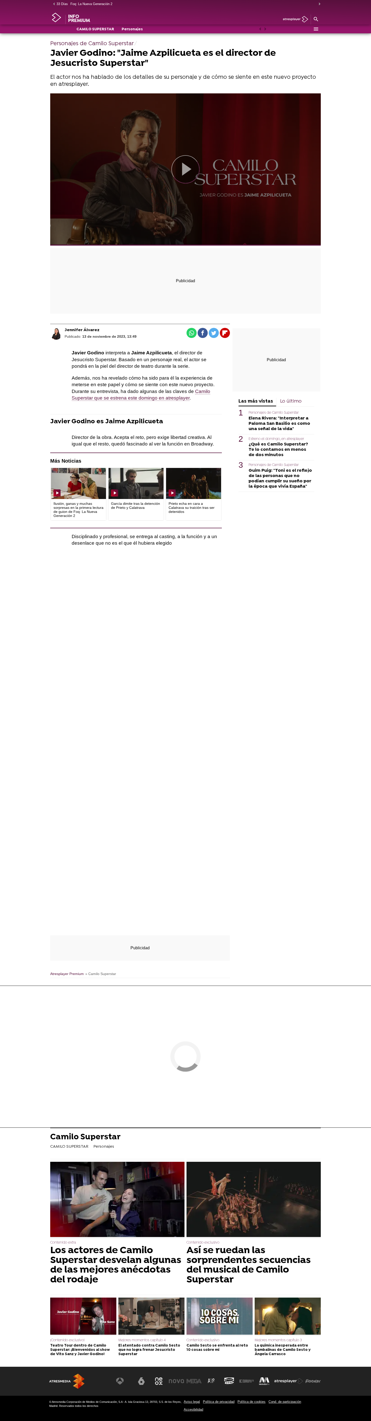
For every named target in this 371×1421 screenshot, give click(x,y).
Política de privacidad (218, 1402)
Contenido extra (63, 1243)
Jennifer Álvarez (82, 330)
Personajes (132, 29)
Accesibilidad (193, 1409)
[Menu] (316, 29)
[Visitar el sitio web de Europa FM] (246, 1381)
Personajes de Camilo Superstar (274, 413)
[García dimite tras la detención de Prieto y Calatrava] (136, 483)
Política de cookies (251, 1402)
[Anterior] (52, 4)
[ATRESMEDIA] (67, 1381)
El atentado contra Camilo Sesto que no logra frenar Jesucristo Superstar (149, 1350)
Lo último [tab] (291, 401)
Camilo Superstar (85, 1137)
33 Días (62, 4)
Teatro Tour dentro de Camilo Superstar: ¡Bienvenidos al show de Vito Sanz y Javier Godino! (80, 1350)
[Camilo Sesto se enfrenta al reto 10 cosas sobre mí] (220, 1317)
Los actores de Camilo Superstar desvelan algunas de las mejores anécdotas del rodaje (115, 1265)
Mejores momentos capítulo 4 (142, 1340)
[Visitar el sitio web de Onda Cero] (229, 1381)
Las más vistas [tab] (255, 401)
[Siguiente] (318, 4)
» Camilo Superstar (100, 974)
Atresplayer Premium (67, 974)
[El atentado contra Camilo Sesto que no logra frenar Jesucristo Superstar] (151, 1317)
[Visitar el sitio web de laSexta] (141, 1381)
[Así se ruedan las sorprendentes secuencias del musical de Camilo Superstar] (254, 1200)
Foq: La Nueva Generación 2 (91, 4)
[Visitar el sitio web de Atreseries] (211, 1381)
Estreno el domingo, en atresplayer (276, 439)
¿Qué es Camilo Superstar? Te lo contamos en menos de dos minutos (278, 450)
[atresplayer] (293, 20)
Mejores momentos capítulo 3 (278, 1340)
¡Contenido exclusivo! (67, 1340)
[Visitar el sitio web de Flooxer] (313, 1381)
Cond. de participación (285, 1402)
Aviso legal (192, 1402)
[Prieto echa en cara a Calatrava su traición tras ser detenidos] (193, 483)
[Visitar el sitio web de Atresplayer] (288, 1381)
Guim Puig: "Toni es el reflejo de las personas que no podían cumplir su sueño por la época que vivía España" (280, 478)
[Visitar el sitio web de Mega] (194, 1381)
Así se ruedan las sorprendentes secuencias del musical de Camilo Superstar (249, 1265)
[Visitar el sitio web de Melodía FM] (264, 1381)
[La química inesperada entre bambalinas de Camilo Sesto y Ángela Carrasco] (288, 1317)
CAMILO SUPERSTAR (95, 29)
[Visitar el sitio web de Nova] (176, 1381)
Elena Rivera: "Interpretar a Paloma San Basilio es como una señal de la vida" (279, 423)
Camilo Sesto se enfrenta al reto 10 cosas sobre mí (217, 1348)
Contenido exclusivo (203, 1243)
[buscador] (316, 19)
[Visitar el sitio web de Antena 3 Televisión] (123, 1381)
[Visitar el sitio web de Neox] (158, 1381)
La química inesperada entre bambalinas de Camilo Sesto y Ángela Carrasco (283, 1350)
